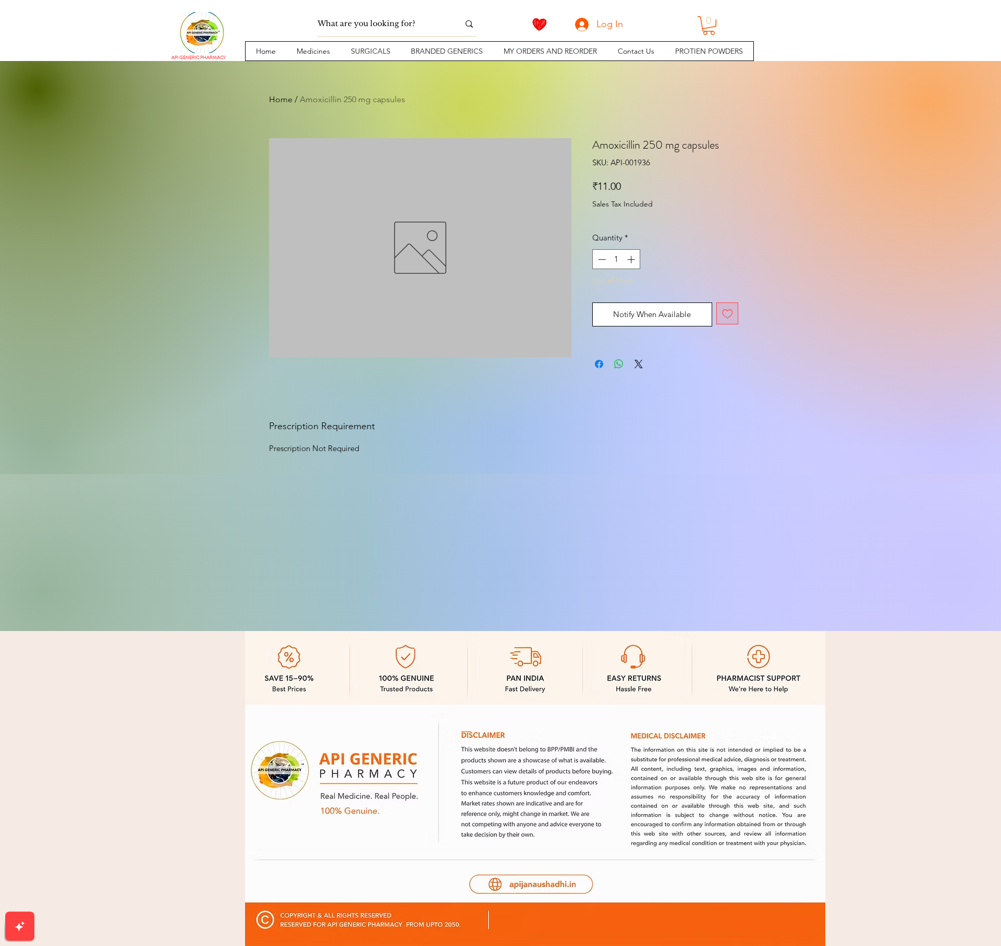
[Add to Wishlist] (727, 313)
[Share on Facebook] (599, 364)
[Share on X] (638, 364)
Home (280, 99)
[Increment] (632, 259)
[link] (709, 25)
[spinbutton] (616, 259)
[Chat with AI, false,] (19, 926)
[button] (313, 51)
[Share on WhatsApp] (619, 364)
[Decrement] (601, 259)
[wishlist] (539, 24)
